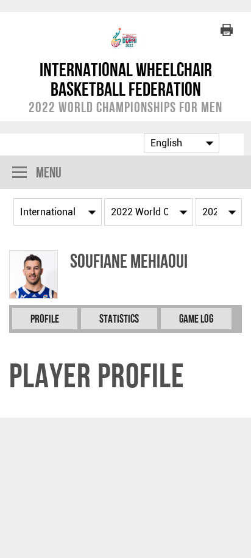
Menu (49, 172)
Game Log (196, 318)
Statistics (119, 318)
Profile (44, 318)
